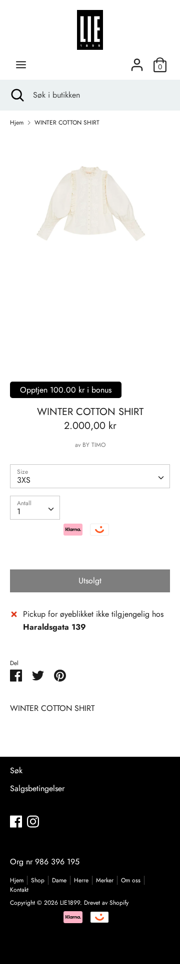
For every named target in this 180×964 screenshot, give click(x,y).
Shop (37, 880)
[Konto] (137, 61)
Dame (59, 880)
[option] (90, 248)
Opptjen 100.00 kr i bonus (66, 390)
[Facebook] (16, 821)
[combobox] (90, 476)
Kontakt (19, 889)
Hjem (17, 880)
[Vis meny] (21, 65)
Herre (81, 880)
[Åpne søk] (17, 95)
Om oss (130, 880)
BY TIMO (94, 444)
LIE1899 (70, 902)
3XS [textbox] (23, 480)
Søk (16, 770)
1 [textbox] (18, 511)
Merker (105, 880)
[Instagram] (33, 821)
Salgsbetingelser (37, 788)
